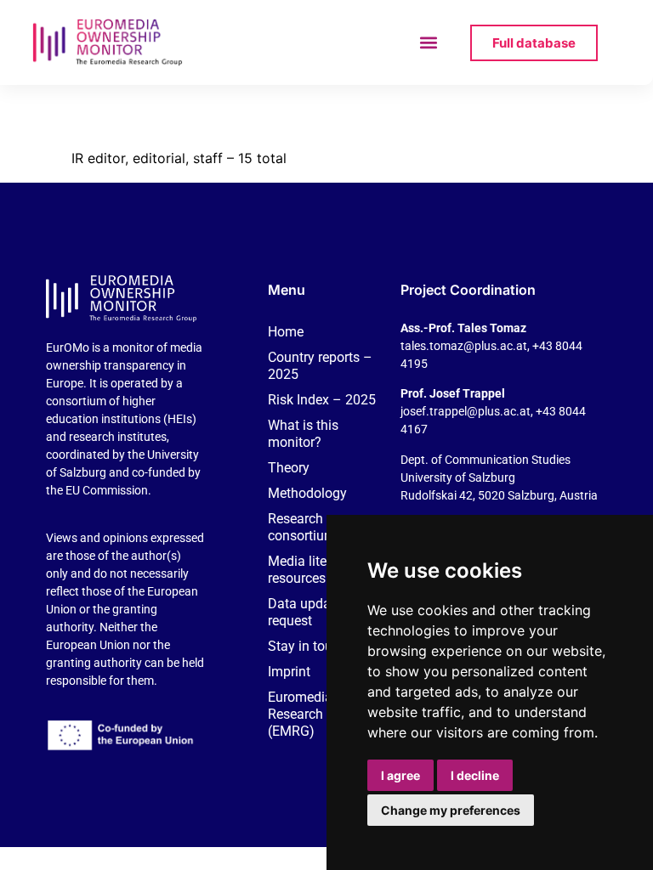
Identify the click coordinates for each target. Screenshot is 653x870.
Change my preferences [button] (450, 810)
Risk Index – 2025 (322, 400)
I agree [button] (400, 775)
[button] (429, 43)
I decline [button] (475, 775)
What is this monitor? (303, 433)
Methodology (307, 493)
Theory (288, 468)
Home (286, 332)
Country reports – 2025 (320, 365)
